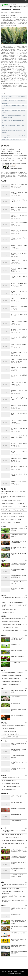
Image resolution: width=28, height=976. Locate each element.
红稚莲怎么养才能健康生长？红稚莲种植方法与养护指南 (14, 155)
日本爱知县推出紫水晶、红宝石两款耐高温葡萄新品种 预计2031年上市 (13, 97)
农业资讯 (24, 6)
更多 (26, 526)
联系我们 (10, 971)
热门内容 (14, 7)
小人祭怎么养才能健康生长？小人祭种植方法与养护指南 (14, 507)
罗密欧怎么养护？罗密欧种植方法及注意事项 (11, 513)
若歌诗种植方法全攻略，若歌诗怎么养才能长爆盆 (12, 510)
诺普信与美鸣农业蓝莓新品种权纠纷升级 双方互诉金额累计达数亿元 (13, 102)
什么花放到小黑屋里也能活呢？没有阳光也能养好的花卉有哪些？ (13, 131)
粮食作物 (17, 12)
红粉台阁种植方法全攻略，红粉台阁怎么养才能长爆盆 (13, 158)
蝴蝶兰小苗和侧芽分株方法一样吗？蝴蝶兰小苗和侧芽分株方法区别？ (13, 136)
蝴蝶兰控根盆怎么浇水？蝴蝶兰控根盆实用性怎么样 (13, 139)
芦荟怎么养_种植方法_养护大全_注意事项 (10, 151)
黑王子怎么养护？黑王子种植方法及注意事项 (11, 160)
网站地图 (22, 971)
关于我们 (4, 971)
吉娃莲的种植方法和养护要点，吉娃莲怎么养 (11, 153)
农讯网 (11, 7)
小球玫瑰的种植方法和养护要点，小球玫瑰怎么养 (12, 503)
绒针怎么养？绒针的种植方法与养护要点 (10, 149)
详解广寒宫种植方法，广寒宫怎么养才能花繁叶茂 (12, 516)
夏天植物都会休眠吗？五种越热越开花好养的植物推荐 (13, 121)
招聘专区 (16, 971)
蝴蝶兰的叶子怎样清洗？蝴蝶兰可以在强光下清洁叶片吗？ (13, 126)
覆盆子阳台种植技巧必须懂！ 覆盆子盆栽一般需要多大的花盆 (13, 111)
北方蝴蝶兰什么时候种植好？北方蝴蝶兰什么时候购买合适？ (13, 107)
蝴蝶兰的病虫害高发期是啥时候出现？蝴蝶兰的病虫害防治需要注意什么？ (13, 116)
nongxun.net (19, 6)
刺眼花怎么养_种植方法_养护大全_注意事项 (11, 500)
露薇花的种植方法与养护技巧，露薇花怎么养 (11, 519)
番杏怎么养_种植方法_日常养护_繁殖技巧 (10, 522)
